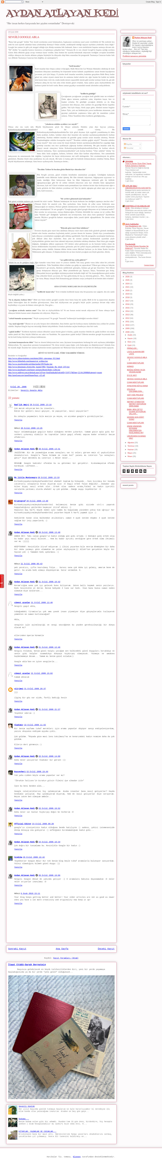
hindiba (18, 857)
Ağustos (131, 442)
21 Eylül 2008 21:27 (49, 709)
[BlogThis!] (37, 386)
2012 (127, 318)
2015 (127, 308)
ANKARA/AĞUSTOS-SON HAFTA (138, 188)
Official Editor (22, 824)
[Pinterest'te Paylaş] (44, 386)
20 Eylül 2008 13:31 (49, 449)
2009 (127, 328)
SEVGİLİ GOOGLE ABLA (137, 379)
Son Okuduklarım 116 (133, 226)
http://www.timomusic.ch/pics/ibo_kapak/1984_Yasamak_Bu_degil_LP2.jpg (38, 367)
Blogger (77, 1157)
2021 (127, 287)
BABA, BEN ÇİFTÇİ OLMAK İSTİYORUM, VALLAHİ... (136, 411)
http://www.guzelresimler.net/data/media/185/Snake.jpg (30, 364)
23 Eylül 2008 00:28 (43, 824)
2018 (127, 297)
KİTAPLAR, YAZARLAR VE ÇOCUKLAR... (37, 1131)
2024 (127, 284)
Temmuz (131, 446)
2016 (127, 304)
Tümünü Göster (149, 265)
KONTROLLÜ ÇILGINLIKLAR (137, 206)
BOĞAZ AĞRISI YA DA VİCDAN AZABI (136, 371)
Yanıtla (18, 420)
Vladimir (18, 725)
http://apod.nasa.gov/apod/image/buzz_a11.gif (26, 375)
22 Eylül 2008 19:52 (49, 808)
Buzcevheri (20, 772)
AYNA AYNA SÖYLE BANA (137, 386)
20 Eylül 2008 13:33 (48, 478)
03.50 (127, 208)
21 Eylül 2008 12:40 (42, 603)
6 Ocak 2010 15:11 (30, 893)
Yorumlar (129, 148)
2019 (127, 294)
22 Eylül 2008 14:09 (49, 756)
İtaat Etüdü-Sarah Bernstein (27, 964)
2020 (127, 290)
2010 (127, 325)
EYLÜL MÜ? (132, 375)
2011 (127, 322)
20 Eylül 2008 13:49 (49, 532)
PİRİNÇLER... (132, 348)
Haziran (131, 449)
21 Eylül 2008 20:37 (35, 689)
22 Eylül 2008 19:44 (37, 772)
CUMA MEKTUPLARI (135, 363)
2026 (127, 277)
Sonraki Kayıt (17, 949)
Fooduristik (130, 244)
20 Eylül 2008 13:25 (31, 428)
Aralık (130, 335)
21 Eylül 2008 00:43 (31, 564)
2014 (127, 311)
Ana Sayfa (62, 949)
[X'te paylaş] (39, 386)
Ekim (130, 342)
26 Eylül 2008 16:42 (34, 857)
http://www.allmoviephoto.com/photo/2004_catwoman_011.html (34, 358)
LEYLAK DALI (131, 186)
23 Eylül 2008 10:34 (49, 842)
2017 (127, 301)
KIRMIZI (130, 366)
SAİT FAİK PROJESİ (135, 395)
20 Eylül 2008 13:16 (41, 405)
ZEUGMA (129, 161)
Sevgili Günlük (27, 1106)
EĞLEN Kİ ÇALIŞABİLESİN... (135, 390)
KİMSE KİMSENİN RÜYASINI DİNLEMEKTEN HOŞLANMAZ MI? (135, 429)
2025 (127, 280)
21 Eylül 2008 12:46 (49, 647)
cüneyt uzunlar (22, 603)
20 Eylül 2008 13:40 (37, 501)
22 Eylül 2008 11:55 (35, 725)
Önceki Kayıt (106, 949)
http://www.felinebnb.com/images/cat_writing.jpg (28, 361)
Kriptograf (20, 501)
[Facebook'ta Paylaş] (41, 386)
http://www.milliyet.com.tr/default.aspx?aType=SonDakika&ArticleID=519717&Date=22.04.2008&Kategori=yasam (55, 372)
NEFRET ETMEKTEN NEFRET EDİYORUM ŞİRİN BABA (136, 404)
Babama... (24, 1119)
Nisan (130, 456)
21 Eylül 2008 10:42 (49, 582)
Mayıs (130, 453)
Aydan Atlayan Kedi (24, 449)
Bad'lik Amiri (21, 405)
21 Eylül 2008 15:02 (42, 673)
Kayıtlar (129, 144)
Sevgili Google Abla (31, 390)
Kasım (130, 338)
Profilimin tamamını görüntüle (134, 56)
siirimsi (18, 689)
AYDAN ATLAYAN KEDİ (62, 13)
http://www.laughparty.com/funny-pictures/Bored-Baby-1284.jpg (34, 370)
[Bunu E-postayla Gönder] (34, 386)
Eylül (130, 345)
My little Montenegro (25, 478)
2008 (127, 332)
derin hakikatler (132, 224)
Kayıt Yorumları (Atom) (65, 958)
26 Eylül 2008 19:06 (49, 875)
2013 (127, 315)
